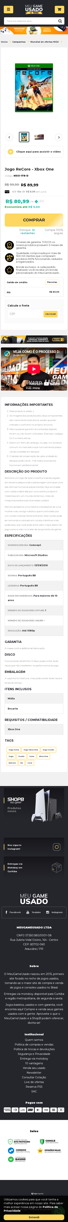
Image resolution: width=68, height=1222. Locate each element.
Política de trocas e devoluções (34, 1049)
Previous (9, 137)
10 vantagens (34, 1063)
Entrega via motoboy (34, 1058)
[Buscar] (59, 21)
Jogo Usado (48, 750)
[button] (34, 152)
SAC (34, 1091)
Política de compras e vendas (34, 1044)
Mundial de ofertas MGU (44, 42)
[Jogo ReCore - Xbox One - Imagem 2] (39, 137)
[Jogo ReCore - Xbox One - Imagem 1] (24, 137)
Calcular (50, 314)
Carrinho (59, 9)
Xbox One (43, 756)
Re (21, 763)
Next (58, 139)
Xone (31, 756)
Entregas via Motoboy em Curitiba (15, 868)
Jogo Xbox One (31, 750)
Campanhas (19, 42)
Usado (21, 756)
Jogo (11, 756)
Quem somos (34, 1040)
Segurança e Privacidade (34, 1054)
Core (30, 763)
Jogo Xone (14, 750)
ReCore (12, 763)
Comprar (34, 220)
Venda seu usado (34, 1068)
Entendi (34, 1217)
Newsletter (34, 1072)
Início (4, 42)
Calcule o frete (18, 305)
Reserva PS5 (34, 1086)
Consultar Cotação (34, 1077)
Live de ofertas (34, 1082)
